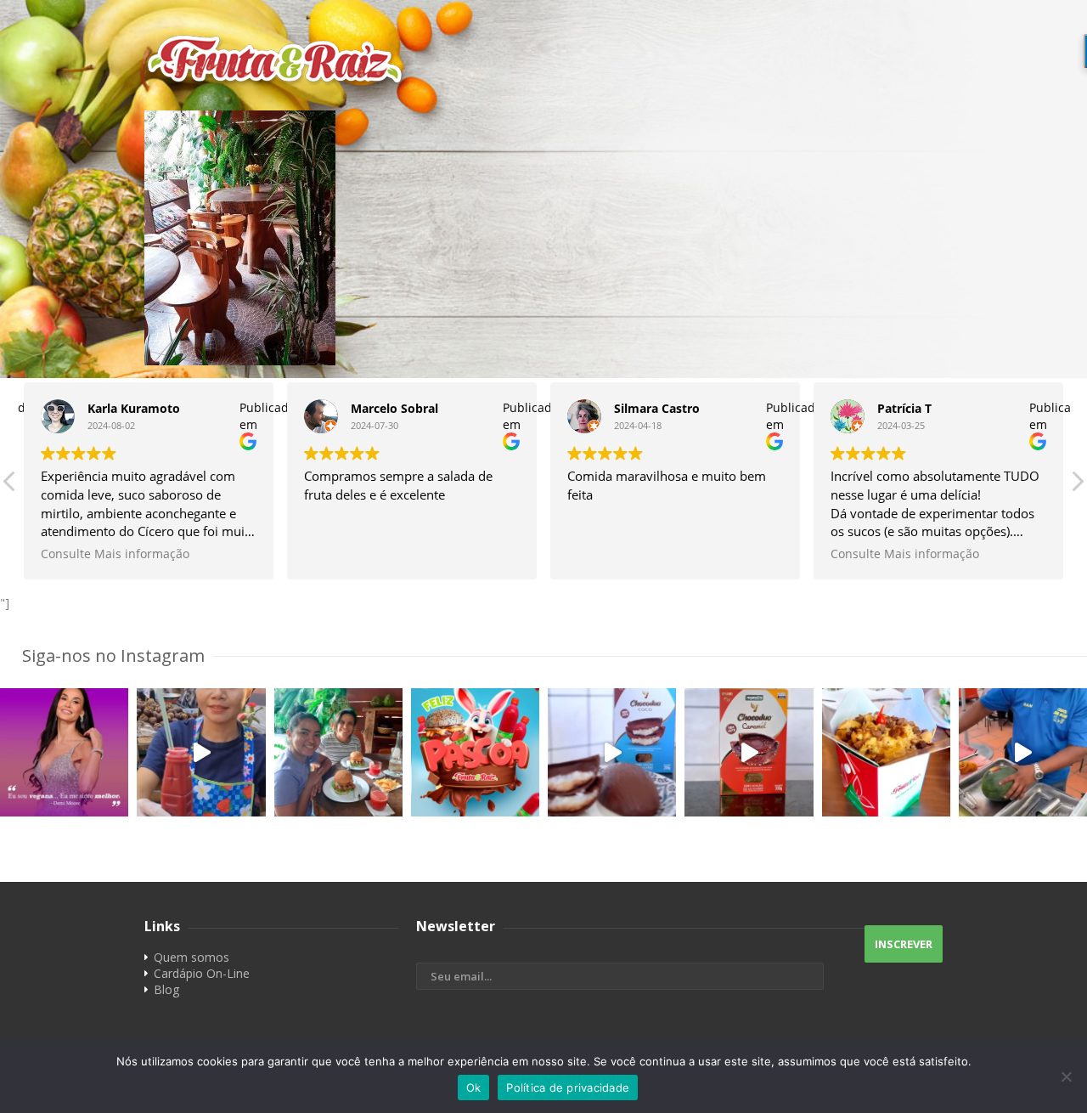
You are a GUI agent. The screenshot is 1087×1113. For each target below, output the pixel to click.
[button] (1076, 486)
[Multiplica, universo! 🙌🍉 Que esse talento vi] (1023, 752)
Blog (166, 989)
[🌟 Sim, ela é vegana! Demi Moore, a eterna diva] (64, 752)
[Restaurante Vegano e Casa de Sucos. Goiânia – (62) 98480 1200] (543, 59)
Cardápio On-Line (202, 973)
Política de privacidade (567, 1087)
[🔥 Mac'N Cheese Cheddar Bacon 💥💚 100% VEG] (886, 752)
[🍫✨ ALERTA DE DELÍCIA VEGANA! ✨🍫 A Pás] (612, 752)
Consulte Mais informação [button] (115, 554)
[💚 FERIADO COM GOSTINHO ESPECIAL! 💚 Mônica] (338, 752)
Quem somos (191, 957)
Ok (474, 1087)
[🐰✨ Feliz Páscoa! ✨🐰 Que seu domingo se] (475, 752)
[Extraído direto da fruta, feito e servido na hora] (201, 752)
